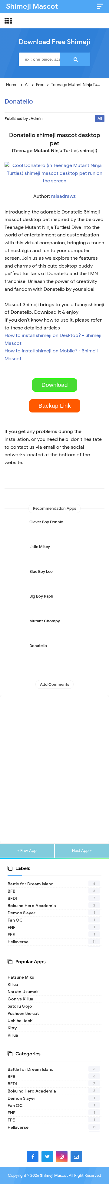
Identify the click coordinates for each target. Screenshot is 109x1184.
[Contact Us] (76, 1156)
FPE (11, 934)
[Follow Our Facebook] (32, 1156)
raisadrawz (63, 196)
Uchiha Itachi (21, 1020)
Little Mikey (39, 546)
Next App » (82, 850)
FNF (11, 927)
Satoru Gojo (20, 1006)
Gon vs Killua (20, 999)
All (99, 118)
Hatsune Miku (21, 977)
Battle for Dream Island (31, 884)
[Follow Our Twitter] (47, 1156)
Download (54, 385)
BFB (11, 891)
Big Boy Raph (41, 596)
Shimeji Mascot (54, 1175)
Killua (13, 984)
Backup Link (54, 406)
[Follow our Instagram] (62, 1156)
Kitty (12, 1028)
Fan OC (15, 920)
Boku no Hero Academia (32, 905)
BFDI (12, 898)
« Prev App (27, 850)
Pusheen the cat (23, 1013)
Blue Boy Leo (41, 571)
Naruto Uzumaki (24, 991)
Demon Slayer (21, 913)
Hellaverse (18, 942)
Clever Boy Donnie (46, 522)
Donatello (19, 101)
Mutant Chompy (44, 621)
